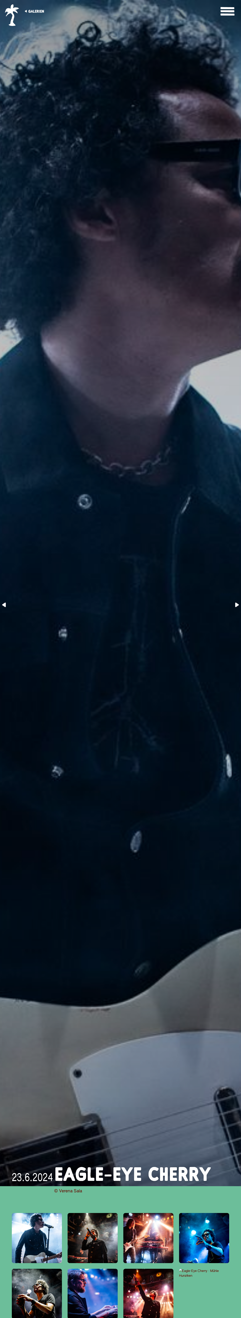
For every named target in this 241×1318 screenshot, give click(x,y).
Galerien (36, 11)
